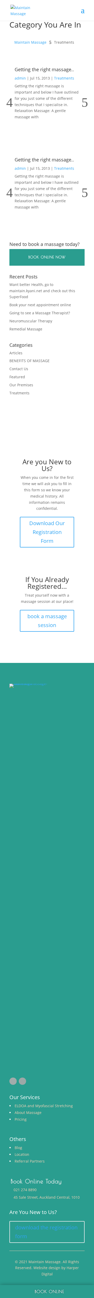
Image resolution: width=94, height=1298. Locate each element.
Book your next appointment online (40, 304)
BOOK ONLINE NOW (47, 257)
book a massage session (47, 621)
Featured (17, 376)
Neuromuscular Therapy (30, 320)
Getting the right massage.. (44, 69)
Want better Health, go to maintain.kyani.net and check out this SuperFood (42, 290)
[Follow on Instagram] (22, 1081)
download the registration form (46, 1232)
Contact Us (18, 368)
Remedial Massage (25, 329)
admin (20, 78)
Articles (15, 352)
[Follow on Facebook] (13, 1081)
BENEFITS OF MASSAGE (29, 360)
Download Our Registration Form (47, 532)
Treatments (64, 78)
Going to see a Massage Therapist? (39, 312)
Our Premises (21, 384)
